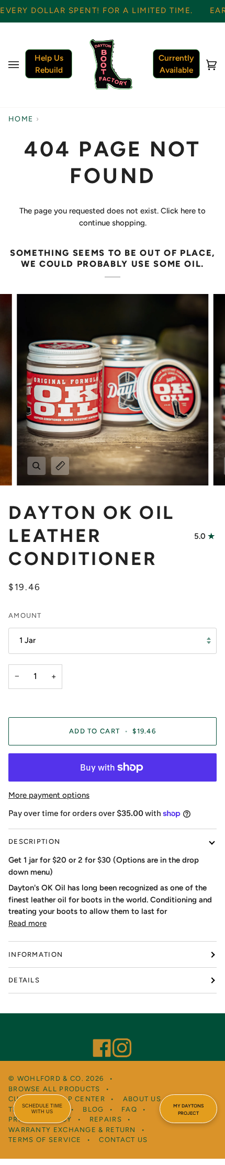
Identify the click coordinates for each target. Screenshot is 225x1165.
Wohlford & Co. (50, 1078)
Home (20, 119)
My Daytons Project (188, 1109)
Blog (93, 1109)
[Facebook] (97, 1033)
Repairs (105, 1119)
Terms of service (45, 1140)
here (188, 211)
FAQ (129, 1109)
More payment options (48, 795)
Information (35, 954)
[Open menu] (24, 64)
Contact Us (123, 1140)
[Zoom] (36, 466)
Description (34, 841)
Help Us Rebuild (49, 64)
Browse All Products (54, 1089)
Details (24, 980)
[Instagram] (117, 1033)
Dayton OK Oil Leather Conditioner (91, 536)
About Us (142, 1099)
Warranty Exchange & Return (72, 1130)
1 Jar (27, 640)
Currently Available (176, 64)
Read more (27, 923)
